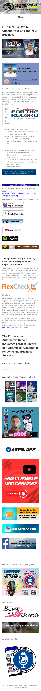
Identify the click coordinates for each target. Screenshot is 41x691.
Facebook (5, 193)
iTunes (31, 160)
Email (27, 193)
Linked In (20, 193)
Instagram (6, 196)
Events (33, 193)
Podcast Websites (20, 687)
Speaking (14, 196)
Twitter (13, 193)
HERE (18, 167)
